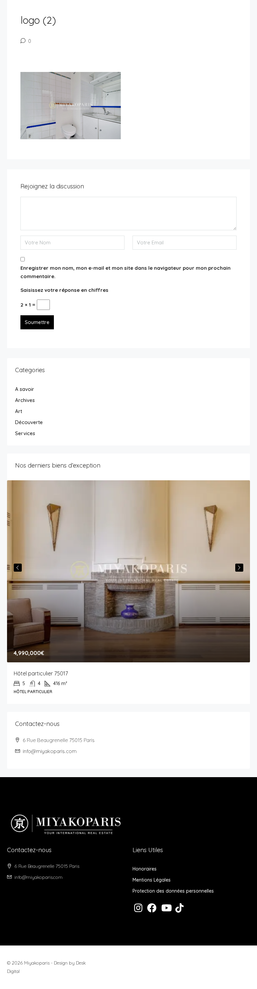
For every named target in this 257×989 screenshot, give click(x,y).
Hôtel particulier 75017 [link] (41, 673)
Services (25, 433)
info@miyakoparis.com (50, 751)
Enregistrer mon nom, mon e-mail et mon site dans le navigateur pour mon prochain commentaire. (125, 272)
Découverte (29, 422)
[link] (128, 571)
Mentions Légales (152, 880)
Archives (25, 400)
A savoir (24, 389)
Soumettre (37, 322)
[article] (128, 592)
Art (18, 411)
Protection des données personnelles (173, 891)
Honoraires (145, 869)
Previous (18, 568)
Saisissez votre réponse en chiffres (64, 290)
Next (239, 568)
